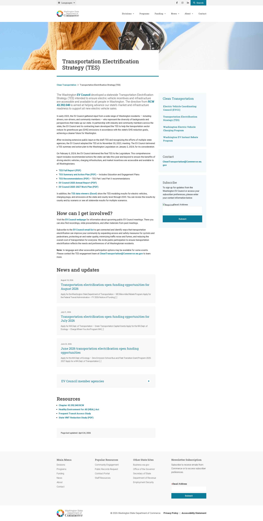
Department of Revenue (144, 478)
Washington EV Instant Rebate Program (180, 139)
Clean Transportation (66, 85)
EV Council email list (83, 229)
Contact (202, 13)
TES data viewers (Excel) (84, 193)
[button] (106, 381)
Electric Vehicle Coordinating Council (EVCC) (179, 108)
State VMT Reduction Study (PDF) (76, 417)
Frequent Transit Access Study (75, 413)
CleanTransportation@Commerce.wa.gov (121, 253)
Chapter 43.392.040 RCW (71, 405)
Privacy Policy (171, 513)
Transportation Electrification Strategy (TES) (180, 118)
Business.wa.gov (141, 464)
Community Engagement (107, 464)
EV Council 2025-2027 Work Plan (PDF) (78, 187)
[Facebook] (177, 2)
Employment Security (143, 482)
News (174, 13)
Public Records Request (106, 469)
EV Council (83, 94)
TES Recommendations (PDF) (74, 178)
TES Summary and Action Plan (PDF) (77, 174)
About (188, 13)
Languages (66, 3)
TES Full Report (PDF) (70, 170)
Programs (144, 13)
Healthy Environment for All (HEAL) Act (79, 409)
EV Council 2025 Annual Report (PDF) (78, 182)
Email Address (181, 204)
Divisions (127, 13)
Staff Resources (103, 478)
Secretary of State (142, 473)
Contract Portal (102, 473)
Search (200, 3)
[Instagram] (182, 2)
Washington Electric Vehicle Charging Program (179, 128)
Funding (159, 13)
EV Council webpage (75, 219)
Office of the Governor (144, 469)
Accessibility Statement (194, 513)
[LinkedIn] (188, 2)
